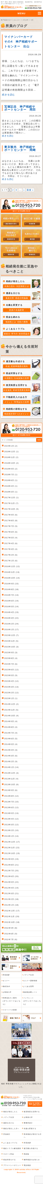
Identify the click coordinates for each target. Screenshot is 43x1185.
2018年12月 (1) (11, 452)
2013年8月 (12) (11, 796)
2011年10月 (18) (12, 922)
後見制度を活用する (32, 1112)
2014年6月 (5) (11, 739)
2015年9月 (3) (11, 652)
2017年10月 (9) (11, 509)
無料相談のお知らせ (32, 1160)
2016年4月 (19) (11, 612)
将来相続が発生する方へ (32, 1135)
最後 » (30, 190)
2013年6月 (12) (11, 807)
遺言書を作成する (31, 1148)
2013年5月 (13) (11, 813)
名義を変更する (30, 1128)
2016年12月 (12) (12, 566)
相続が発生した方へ (11, 1128)
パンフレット (32, 1001)
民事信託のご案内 (11, 1001)
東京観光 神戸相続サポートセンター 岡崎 (20, 148)
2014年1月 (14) (11, 767)
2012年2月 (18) (11, 899)
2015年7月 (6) (11, 664)
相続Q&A (6, 986)
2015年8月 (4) (11, 658)
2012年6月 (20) (11, 876)
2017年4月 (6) (11, 543)
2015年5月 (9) (11, 675)
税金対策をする (9, 1160)
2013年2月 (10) (11, 830)
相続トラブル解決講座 (12, 1148)
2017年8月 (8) (11, 521)
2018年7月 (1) (11, 475)
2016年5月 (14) (11, 606)
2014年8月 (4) (11, 727)
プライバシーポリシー (12, 1165)
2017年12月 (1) (11, 498)
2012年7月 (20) (11, 871)
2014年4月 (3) (11, 750)
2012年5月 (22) (11, 882)
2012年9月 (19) (11, 859)
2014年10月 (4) (11, 716)
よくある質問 (28, 986)
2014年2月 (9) (11, 761)
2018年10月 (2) (11, 463)
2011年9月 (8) (10, 928)
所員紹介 (6, 1134)
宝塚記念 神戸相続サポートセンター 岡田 (20, 108)
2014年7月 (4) (11, 733)
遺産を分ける (8, 1123)
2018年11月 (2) (11, 457)
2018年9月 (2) (11, 469)
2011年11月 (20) (11, 916)
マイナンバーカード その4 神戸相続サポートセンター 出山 (20, 41)
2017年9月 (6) (11, 515)
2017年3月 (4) (11, 549)
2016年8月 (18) (11, 589)
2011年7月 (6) (10, 939)
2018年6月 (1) (11, 480)
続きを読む (8, 94)
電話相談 (27, 1165)
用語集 (26, 1154)
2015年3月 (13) (11, 687)
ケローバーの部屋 (10, 1010)
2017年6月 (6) (11, 532)
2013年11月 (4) (11, 779)
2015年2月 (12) (11, 693)
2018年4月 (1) (11, 486)
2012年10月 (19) (12, 853)
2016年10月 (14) (12, 578)
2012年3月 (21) (11, 893)
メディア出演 (28, 975)
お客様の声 (7, 992)
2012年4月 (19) (11, 888)
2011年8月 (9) (10, 934)
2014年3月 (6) (11, 756)
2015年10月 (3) (11, 647)
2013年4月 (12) (11, 819)
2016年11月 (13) (12, 572)
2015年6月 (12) (11, 670)
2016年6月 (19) (11, 601)
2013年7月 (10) (11, 802)
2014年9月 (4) (11, 721)
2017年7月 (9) (11, 526)
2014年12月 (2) (11, 704)
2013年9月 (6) (11, 790)
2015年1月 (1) (11, 698)
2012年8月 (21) (11, 865)
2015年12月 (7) (11, 635)
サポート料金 (8, 1154)
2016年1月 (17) (11, 629)
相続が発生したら (10, 1112)
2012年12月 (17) (12, 842)
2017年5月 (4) (11, 538)
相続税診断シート (30, 992)
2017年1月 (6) (11, 561)
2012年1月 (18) (11, 905)
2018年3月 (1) (11, 492)
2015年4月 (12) (11, 681)
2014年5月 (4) (11, 744)
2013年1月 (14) (11, 836)
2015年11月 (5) (11, 641)
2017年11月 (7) (11, 503)
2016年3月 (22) (11, 618)
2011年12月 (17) (12, 911)
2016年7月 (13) (11, 595)
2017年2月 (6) (11, 555)
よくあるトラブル (10, 1143)
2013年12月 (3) (11, 773)
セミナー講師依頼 (30, 981)
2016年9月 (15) (11, 584)
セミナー (6, 981)
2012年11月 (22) (12, 848)
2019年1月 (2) (11, 446)
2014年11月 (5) (11, 710)
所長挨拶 (6, 975)
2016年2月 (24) (11, 624)
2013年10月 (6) (11, 784)
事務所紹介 (28, 1123)
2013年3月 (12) (11, 825)
